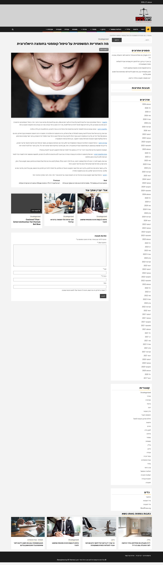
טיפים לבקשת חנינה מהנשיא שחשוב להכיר (137, 68)
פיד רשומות (147, 501)
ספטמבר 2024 (146, 190)
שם (104, 269)
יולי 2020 (148, 374)
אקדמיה (50, 29)
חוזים (149, 426)
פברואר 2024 (146, 217)
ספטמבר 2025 (146, 145)
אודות (132, 555)
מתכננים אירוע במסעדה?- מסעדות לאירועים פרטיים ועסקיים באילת (85, 182)
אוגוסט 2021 (146, 329)
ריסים (105, 175)
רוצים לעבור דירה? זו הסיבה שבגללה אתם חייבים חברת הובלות (39, 182)
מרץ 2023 (147, 258)
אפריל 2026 (147, 119)
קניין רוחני (147, 467)
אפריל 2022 (147, 299)
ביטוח (149, 404)
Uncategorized (103, 39)
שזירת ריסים (103, 143)
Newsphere (61, 560)
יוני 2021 (148, 337)
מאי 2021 (147, 340)
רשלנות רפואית (146, 475)
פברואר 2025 (146, 172)
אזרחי (84, 29)
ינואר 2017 (147, 378)
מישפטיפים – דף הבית (143, 555)
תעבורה (58, 29)
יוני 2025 (148, 157)
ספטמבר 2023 (146, 235)
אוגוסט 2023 (146, 239)
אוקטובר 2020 (146, 367)
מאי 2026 (147, 115)
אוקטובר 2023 (146, 232)
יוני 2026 (148, 112)
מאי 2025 (147, 160)
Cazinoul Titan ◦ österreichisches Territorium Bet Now (26, 222)
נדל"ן (149, 445)
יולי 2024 (148, 198)
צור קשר (127, 555)
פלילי (128, 29)
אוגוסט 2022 (146, 284)
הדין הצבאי (147, 411)
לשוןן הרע (148, 430)
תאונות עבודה (146, 479)
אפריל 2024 (147, 209)
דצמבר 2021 (146, 314)
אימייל (103, 276)
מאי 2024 (147, 205)
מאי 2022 (147, 295)
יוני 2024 (148, 202)
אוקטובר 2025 (146, 142)
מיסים (149, 434)
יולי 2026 (148, 108)
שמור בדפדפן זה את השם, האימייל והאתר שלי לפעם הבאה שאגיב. (83, 290)
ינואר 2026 (147, 130)
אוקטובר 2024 (146, 187)
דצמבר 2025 (146, 134)
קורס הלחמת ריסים (100, 154)
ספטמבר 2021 (146, 325)
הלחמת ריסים (102, 129)
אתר (104, 283)
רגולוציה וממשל (116, 29)
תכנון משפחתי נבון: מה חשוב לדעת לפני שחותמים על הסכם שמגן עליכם (28, 544)
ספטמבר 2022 (146, 280)
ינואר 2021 (147, 355)
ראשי (143, 29)
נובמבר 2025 (146, 138)
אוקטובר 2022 (146, 277)
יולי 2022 (148, 288)
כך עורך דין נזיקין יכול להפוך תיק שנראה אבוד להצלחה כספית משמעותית (100, 544)
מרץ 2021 (147, 348)
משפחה (74, 29)
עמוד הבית (147, 456)
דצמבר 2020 (146, 359)
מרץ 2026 (147, 123)
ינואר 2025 (147, 175)
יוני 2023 (148, 247)
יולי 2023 (148, 243)
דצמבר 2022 (146, 269)
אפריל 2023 (147, 254)
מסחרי (94, 29)
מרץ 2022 (147, 303)
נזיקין (103, 29)
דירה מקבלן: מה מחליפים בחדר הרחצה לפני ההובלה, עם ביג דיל (136, 544)
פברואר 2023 (146, 262)
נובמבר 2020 (146, 363)
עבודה (67, 29)
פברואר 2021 (146, 352)
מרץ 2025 (147, 168)
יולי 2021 (148, 333)
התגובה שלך (101, 242)
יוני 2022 (148, 292)
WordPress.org (145, 508)
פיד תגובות (147, 504)
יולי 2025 (148, 153)
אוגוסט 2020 (146, 370)
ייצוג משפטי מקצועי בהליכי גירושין (140, 78)
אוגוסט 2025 (146, 149)
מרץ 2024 (147, 213)
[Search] (12, 29)
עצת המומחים (146, 460)
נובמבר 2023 (146, 228)
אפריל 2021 (147, 344)
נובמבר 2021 (146, 318)
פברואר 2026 (146, 127)
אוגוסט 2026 (146, 104)
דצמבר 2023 (146, 224)
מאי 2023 (147, 250)
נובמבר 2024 (146, 183)
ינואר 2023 (147, 265)
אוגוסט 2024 (146, 194)
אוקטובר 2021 (146, 322)
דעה (149, 407)
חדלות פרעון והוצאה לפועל (142, 419)
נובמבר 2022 (146, 273)
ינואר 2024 (147, 220)
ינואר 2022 (147, 310)
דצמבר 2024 (146, 179)
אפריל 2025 (147, 164)
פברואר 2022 (146, 307)
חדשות (135, 29)
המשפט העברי (146, 415)
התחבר (148, 497)
